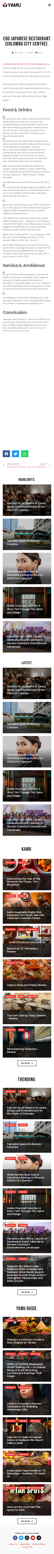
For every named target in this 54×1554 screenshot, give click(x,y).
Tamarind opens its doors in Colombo (24, 1146)
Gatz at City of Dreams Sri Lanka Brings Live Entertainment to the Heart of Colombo (26, 1110)
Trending (23, 1091)
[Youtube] (33, 1538)
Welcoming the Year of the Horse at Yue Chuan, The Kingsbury (23, 881)
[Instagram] (27, 1538)
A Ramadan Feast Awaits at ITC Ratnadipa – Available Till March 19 (26, 1473)
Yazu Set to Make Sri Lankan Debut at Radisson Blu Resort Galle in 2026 (25, 1440)
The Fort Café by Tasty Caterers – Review (26, 1017)
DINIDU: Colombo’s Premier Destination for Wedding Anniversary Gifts (24, 1406)
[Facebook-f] (15, 1538)
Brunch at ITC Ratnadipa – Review (23, 950)
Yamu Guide (32, 929)
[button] (27, 1063)
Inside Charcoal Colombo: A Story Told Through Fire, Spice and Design (25, 1211)
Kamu (40, 53)
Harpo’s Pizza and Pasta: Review (27, 985)
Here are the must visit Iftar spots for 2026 (24, 1508)
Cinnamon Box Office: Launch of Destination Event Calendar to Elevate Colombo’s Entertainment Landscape (27, 1243)
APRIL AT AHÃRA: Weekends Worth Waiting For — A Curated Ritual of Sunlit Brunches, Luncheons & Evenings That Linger (26, 1370)
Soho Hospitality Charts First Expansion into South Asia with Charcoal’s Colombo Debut (25, 915)
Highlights (10, 862)
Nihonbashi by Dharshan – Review (22, 1051)
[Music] (39, 1538)
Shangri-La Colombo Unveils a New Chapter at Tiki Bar (25, 1341)
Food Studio (36, 64)
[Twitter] (21, 1538)
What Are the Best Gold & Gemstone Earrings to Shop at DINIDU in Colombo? (25, 1177)
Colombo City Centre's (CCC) (17, 64)
